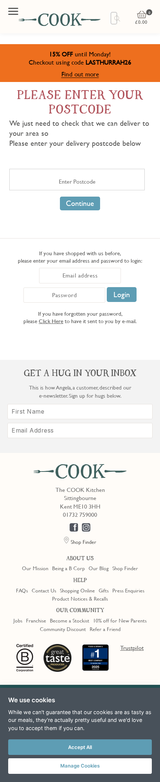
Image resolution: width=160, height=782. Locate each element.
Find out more (80, 74)
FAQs (22, 590)
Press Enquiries (128, 590)
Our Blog (99, 568)
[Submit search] (117, 19)
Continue (80, 203)
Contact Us (44, 590)
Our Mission (35, 568)
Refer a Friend (105, 628)
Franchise (36, 620)
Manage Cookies (80, 766)
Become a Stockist (69, 620)
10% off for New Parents (120, 620)
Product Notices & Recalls (80, 598)
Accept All (80, 747)
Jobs (17, 620)
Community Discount (63, 628)
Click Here (51, 321)
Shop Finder (125, 568)
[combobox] (114, 18)
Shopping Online (77, 590)
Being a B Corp (68, 568)
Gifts (104, 590)
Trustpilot (132, 647)
